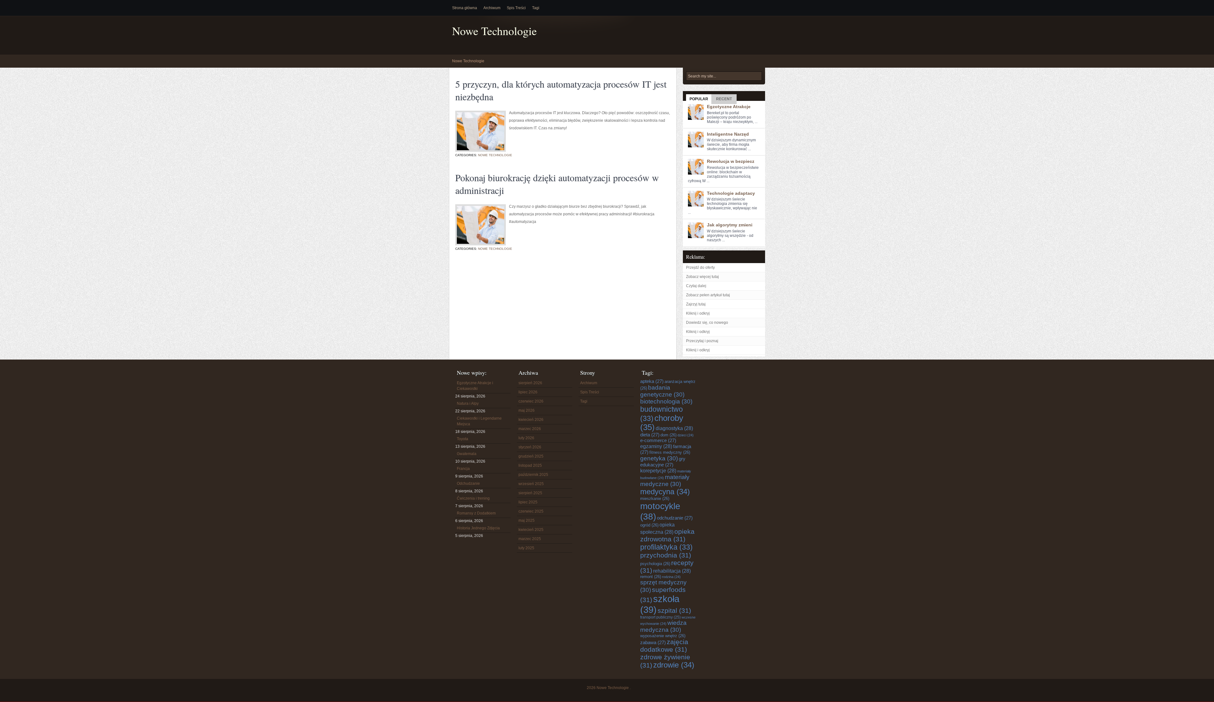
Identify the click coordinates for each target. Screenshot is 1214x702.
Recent (724, 99)
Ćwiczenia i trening (473, 498)
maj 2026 (526, 410)
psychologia (655, 563)
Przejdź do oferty (700, 267)
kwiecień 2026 (530, 419)
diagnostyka (674, 428)
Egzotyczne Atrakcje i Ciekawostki (475, 386)
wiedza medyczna (663, 626)
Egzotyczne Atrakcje (729, 106)
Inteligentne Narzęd (728, 134)
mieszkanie (654, 498)
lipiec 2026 (527, 392)
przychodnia (665, 555)
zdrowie (673, 665)
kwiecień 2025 (530, 529)
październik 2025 (533, 474)
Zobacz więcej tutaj (702, 276)
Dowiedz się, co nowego (707, 322)
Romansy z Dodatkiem (476, 513)
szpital (674, 610)
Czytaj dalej (696, 286)
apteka (652, 381)
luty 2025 (526, 548)
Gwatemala (466, 454)
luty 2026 (526, 438)
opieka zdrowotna (667, 535)
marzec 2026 (529, 429)
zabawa (653, 642)
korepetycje (658, 470)
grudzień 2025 (530, 456)
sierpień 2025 (530, 493)
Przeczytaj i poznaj (702, 341)
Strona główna (464, 8)
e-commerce (658, 440)
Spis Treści (516, 8)
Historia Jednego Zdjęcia (478, 528)
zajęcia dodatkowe (664, 645)
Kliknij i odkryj (698, 313)
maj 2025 (526, 520)
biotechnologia (666, 401)
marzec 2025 (529, 539)
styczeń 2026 (529, 447)
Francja (463, 468)
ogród (649, 525)
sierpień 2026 (530, 383)
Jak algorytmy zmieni (729, 224)
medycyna (665, 492)
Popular (699, 99)
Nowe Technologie (494, 31)
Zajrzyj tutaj (696, 304)
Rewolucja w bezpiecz (730, 161)
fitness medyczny (669, 452)
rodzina (671, 577)
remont (650, 576)
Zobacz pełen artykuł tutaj (708, 295)
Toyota (462, 439)
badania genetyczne (662, 391)
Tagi (535, 8)
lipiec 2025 (527, 502)
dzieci (686, 435)
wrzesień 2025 (531, 484)
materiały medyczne (665, 480)
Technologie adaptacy (731, 193)
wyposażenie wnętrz (662, 635)
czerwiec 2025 (530, 511)
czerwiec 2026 (530, 401)
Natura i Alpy (468, 403)
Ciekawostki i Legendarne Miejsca (479, 421)
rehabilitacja (672, 571)
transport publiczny (660, 617)
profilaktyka (666, 547)
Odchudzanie (468, 483)
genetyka (659, 458)
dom (668, 435)
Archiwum (491, 8)
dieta (649, 434)
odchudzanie (675, 517)
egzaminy (656, 446)
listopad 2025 (530, 465)
